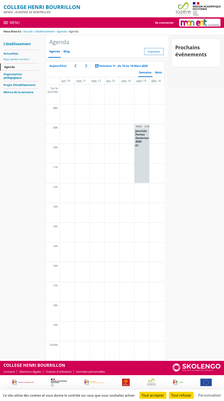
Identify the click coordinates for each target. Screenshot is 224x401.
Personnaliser (209, 395)
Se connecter (164, 23)
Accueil (27, 31)
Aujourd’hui (57, 66)
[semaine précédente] (75, 65)
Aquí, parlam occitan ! (17, 59)
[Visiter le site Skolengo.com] (196, 370)
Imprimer (154, 51)
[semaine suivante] (86, 65)
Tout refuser (181, 395)
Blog (66, 51)
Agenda (61, 31)
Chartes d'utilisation (59, 371)
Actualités (11, 53)
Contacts (9, 371)
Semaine (145, 72)
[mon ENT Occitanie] (199, 22)
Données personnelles (90, 371)
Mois (158, 72)
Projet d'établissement (20, 85)
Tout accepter (153, 395)
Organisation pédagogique (13, 76)
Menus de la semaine (18, 92)
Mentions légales (30, 371)
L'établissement (44, 31)
